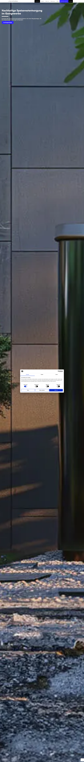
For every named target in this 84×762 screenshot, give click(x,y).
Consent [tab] (27, 374)
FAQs (58, 1)
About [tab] (57, 374)
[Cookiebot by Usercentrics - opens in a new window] (58, 371)
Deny (28, 390)
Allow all (55, 390)
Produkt (42, 1)
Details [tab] (42, 374)
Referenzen (53, 1)
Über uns (47, 1)
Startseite (37, 1)
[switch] (36, 386)
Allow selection (42, 390)
